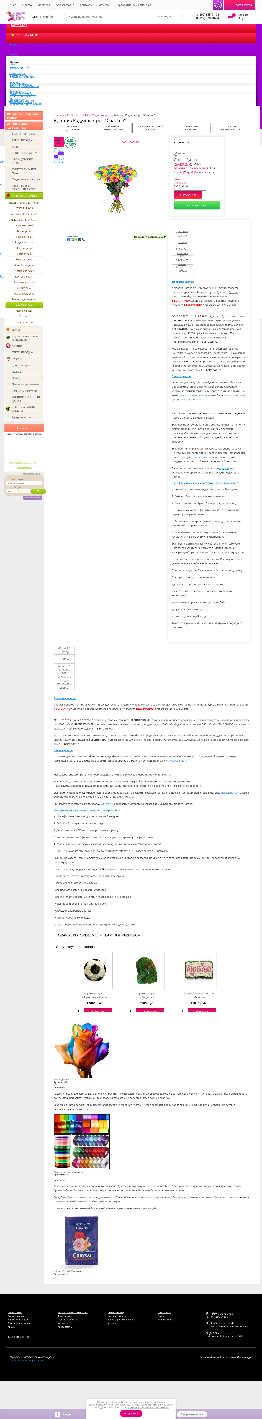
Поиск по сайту (116, 1312)
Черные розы (24, 310)
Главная (60, 115)
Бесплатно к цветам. (182, 269)
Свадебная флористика (26, 179)
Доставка (44, 5)
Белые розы (24, 231)
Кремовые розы (24, 271)
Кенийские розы (24, 265)
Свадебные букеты (22, 96)
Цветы (13, 44)
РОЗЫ (15, 146)
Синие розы (24, 288)
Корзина (112, 1323)
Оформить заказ (192, 1414)
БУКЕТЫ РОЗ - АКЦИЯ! (24, 219)
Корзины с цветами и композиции (25, 337)
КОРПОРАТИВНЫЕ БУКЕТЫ (24, 408)
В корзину (188, 195)
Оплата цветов (181, 376)
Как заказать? (65, 5)
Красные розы (24, 225)
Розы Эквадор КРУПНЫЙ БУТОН (24, 187)
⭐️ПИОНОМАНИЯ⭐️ (24, 35)
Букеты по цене (21, 365)
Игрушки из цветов (22, 76)
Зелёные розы (24, 253)
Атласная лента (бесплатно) (191, 167)
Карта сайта (164, 1312)
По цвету (24, 316)
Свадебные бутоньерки (25, 104)
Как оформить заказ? (182, 260)
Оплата (27, 5)
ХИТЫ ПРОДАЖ (22, 140)
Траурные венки (22, 417)
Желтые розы (24, 248)
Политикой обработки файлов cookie (148, 1407)
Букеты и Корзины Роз (24, 214)
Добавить (98, 1011)
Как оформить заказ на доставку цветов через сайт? (205, 483)
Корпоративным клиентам (133, 5)
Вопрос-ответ (165, 1319)
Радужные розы (24, 305)
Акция (11, 1326)
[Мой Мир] (80, 238)
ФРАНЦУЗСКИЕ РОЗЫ (22, 161)
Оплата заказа (242, 5)
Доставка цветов (182, 233)
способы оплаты (192, 399)
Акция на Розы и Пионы (24, 202)
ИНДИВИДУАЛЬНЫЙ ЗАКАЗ (26, 398)
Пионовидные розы (24, 299)
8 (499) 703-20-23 (219, 1313)
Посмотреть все (24, 467)
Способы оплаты (17, 1316)
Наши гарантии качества (121, 1319)
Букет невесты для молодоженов (24, 462)
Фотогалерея (65, 1316)
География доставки (19, 1323)
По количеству (24, 322)
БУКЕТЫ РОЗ (19, 25)
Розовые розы (24, 236)
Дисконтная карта (18, 1319)
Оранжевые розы (24, 293)
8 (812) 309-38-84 (207, 18)
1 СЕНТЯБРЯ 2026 (23, 134)
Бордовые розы (24, 242)
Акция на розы (19, 67)
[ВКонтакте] (68, 238)
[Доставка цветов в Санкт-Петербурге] (15, 16)
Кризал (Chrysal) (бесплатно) (191, 172)
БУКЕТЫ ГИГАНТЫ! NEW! (25, 171)
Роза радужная (183, 163)
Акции (161, 1316)
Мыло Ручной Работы (24, 86)
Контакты (86, 5)
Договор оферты (117, 1316)
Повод (16, 378)
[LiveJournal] (83, 238)
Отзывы (104, 5)
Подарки (17, 371)
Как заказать (65, 1326)
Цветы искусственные (25, 384)
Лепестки (15, 102)
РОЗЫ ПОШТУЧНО (24, 195)
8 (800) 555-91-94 (207, 14)
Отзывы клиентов (67, 1319)
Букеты (13, 54)
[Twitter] (72, 238)
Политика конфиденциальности (27, 1360)
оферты (224, 468)
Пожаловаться (201, 457)
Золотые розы (24, 259)
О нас (12, 5)
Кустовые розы (24, 276)
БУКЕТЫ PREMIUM (24, 153)
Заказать (240, 17)
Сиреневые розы (24, 282)
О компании (15, 1312)
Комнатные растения (24, 390)
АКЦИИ (17, 346)
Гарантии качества (182, 251)
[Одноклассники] (76, 238)
